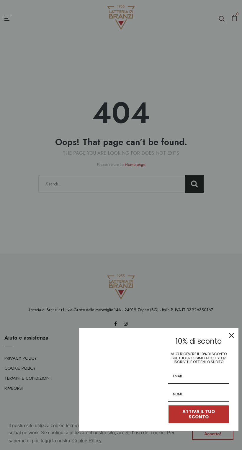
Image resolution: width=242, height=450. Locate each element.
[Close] (231, 335)
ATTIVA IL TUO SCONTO (198, 414)
